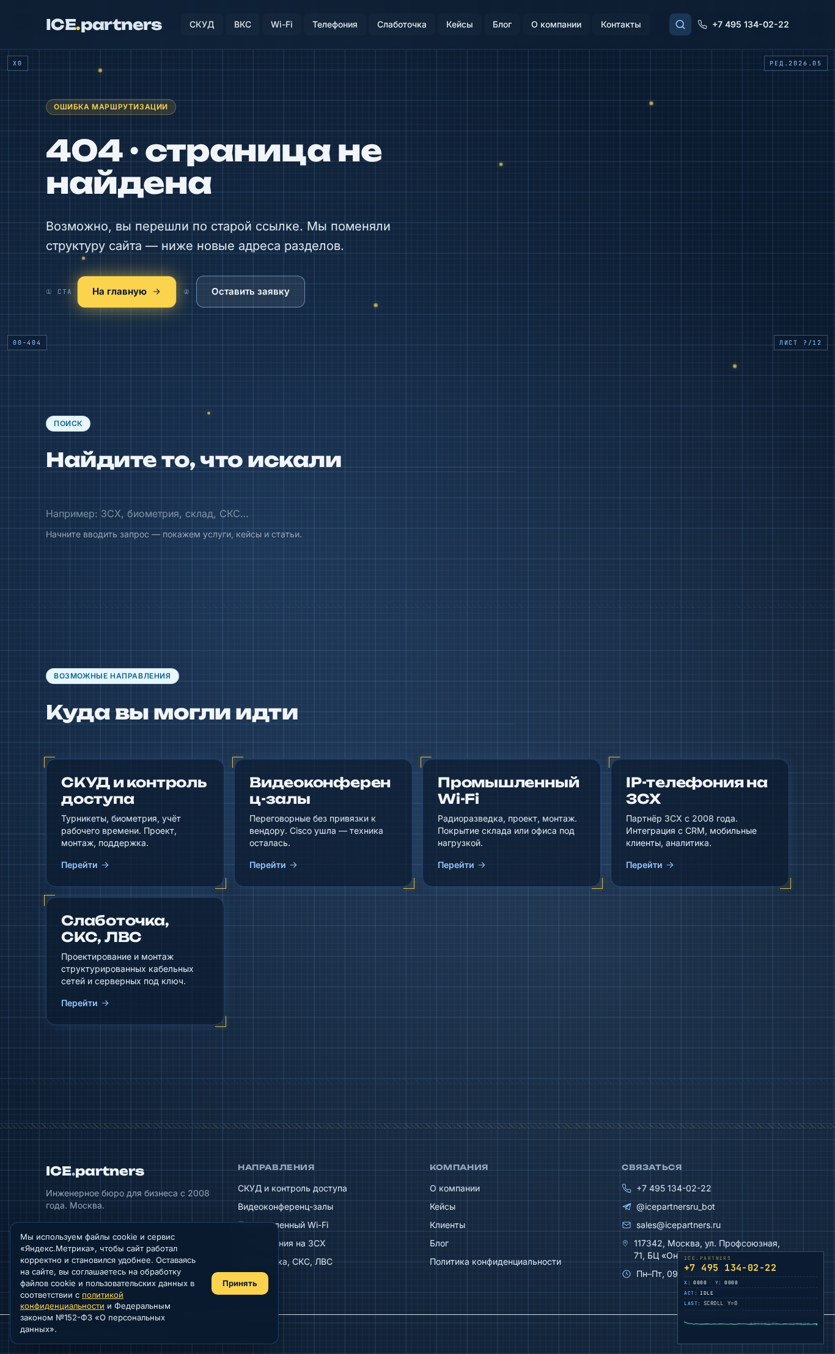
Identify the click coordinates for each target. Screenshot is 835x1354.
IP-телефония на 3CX (282, 1243)
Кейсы (459, 24)
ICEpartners (95, 1171)
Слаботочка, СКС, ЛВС (285, 1261)
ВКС (242, 24)
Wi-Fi (282, 24)
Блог (502, 24)
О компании (556, 24)
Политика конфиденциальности (495, 1261)
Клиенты (447, 1225)
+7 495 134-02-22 (750, 24)
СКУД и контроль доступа (292, 1188)
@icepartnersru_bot (675, 1206)
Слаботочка (402, 24)
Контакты (621, 24)
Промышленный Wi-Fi (283, 1225)
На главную (119, 291)
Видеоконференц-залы (285, 1206)
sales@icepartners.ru (678, 1225)
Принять (240, 1283)
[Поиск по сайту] (680, 24)
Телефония (335, 24)
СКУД (202, 24)
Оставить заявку (251, 291)
